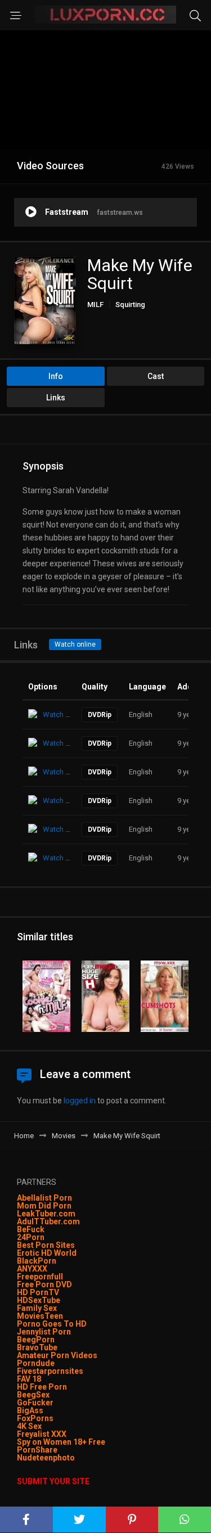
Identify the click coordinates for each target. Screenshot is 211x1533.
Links (55, 397)
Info (55, 376)
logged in (80, 1100)
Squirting (130, 304)
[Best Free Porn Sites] (76, 1457)
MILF (95, 304)
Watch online (75, 644)
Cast (155, 376)
